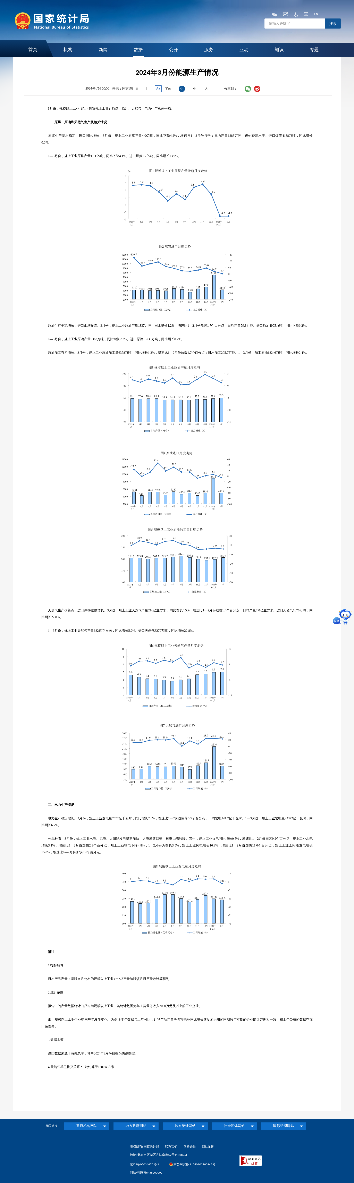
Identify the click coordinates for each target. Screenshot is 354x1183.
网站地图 (208, 1147)
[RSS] (285, 15)
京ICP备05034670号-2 (144, 1164)
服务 (208, 50)
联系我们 (171, 1147)
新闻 (103, 50)
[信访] (306, 15)
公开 (173, 50)
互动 (243, 50)
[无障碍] (296, 15)
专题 (314, 50)
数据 (138, 50)
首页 (32, 50)
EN (316, 14)
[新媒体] (274, 15)
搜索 (333, 24)
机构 (68, 50)
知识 (279, 50)
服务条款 (190, 1147)
